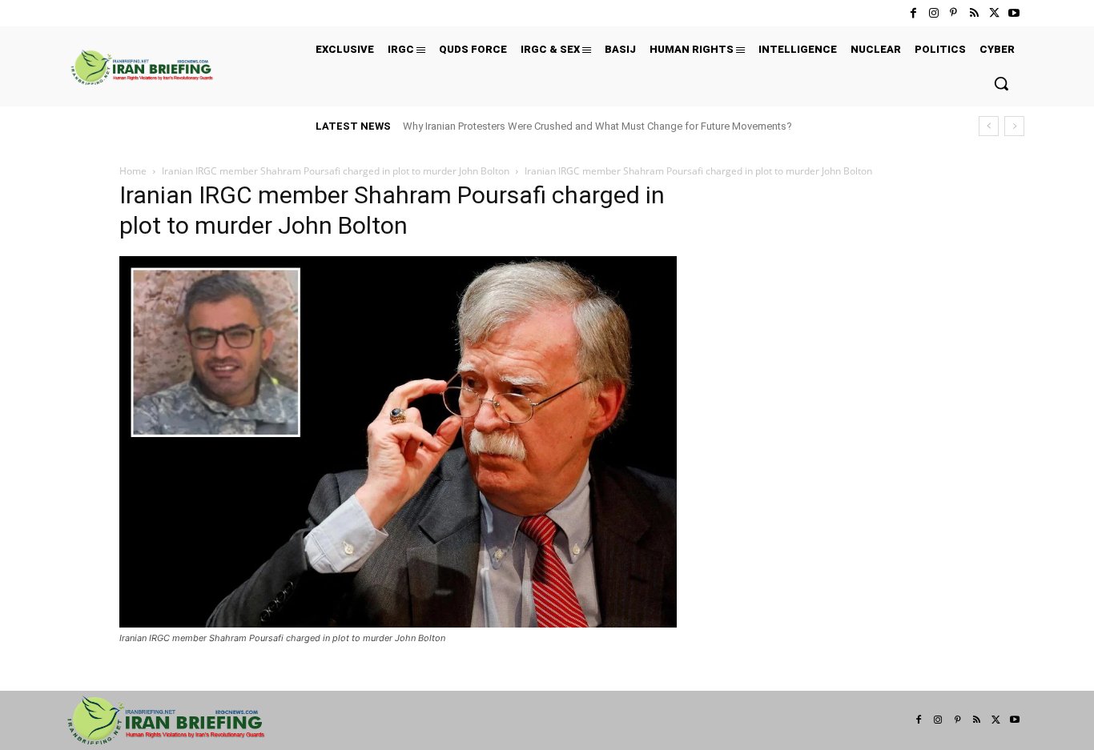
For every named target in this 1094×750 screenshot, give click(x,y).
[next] (1014, 126)
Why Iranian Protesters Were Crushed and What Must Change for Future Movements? (597, 126)
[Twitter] (994, 13)
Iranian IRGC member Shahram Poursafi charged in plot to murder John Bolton (335, 171)
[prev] (989, 126)
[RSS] (973, 13)
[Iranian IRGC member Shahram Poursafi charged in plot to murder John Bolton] (398, 623)
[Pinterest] (953, 13)
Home (133, 171)
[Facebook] (913, 13)
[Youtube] (1014, 13)
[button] (1001, 83)
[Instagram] (933, 13)
